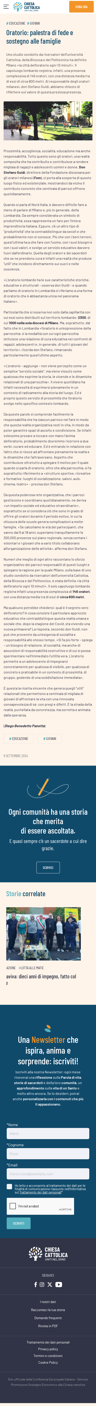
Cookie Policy (48, 1362)
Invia (19, 1223)
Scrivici (48, 867)
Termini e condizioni (48, 1356)
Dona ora (81, 6)
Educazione (17, 23)
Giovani (35, 23)
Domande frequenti (48, 1318)
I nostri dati (48, 1302)
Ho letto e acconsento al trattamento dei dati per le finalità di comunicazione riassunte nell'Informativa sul (50, 1189)
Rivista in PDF (48, 1326)
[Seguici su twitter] (49, 1284)
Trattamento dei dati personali (40, 1192)
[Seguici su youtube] (58, 1284)
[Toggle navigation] (6, 6)
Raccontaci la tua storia (48, 1310)
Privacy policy (48, 1349)
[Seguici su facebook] (35, 1284)
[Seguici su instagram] (42, 1284)
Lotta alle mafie (41, 968)
